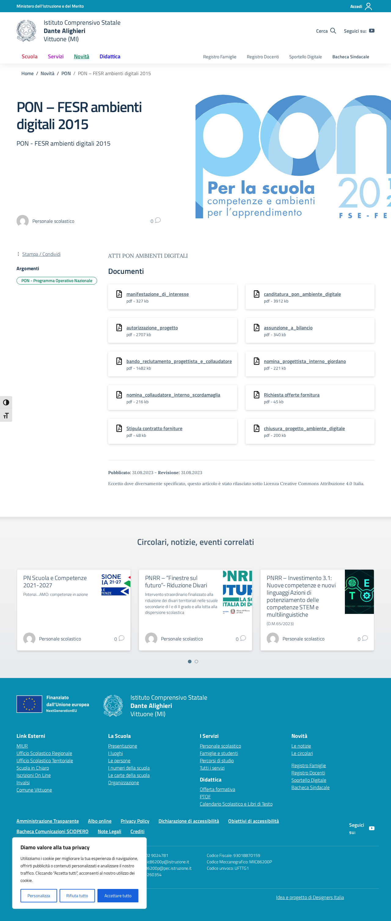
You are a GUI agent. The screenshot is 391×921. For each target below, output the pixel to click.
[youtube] (372, 31)
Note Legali (109, 831)
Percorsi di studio (217, 760)
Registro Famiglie (219, 56)
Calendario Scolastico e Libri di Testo (236, 803)
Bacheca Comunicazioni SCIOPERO (52, 831)
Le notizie (301, 745)
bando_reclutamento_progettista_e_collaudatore (179, 361)
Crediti (137, 831)
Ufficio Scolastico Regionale (44, 753)
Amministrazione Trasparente (47, 821)
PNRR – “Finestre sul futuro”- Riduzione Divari (176, 581)
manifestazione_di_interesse (157, 294)
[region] (79, 873)
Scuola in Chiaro (32, 767)
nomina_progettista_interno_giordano (305, 361)
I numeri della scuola (129, 767)
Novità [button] (81, 56)
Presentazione (122, 745)
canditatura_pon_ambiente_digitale (302, 294)
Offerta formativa (217, 789)
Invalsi (23, 782)
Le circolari (302, 753)
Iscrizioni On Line (33, 775)
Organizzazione (123, 782)
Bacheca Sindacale (350, 56)
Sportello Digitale (305, 56)
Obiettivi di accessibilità (253, 821)
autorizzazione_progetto (152, 327)
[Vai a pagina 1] (190, 661)
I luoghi (115, 753)
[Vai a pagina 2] (196, 661)
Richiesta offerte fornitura (292, 394)
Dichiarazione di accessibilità (189, 821)
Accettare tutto (117, 895)
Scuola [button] (30, 56)
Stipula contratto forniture (154, 428)
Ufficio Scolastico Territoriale (44, 760)
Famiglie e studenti (219, 753)
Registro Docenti (263, 56)
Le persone (119, 760)
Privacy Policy (135, 821)
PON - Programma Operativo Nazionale (56, 280)
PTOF (205, 796)
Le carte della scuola (129, 775)
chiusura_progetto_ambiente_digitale (304, 428)
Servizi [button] (56, 56)
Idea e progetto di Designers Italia (310, 897)
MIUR (22, 745)
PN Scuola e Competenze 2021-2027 (55, 581)
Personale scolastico (220, 745)
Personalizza (38, 895)
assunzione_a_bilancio (288, 327)
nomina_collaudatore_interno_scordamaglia (173, 394)
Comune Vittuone (34, 789)
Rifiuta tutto (77, 895)
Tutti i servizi (212, 767)
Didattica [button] (110, 56)
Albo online (99, 821)
